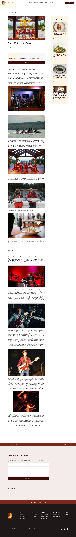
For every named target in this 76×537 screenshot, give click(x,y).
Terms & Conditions (33, 528)
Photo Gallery (44, 518)
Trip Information (57, 516)
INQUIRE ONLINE (26, 62)
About (21, 512)
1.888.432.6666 (69, 2)
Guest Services (56, 512)
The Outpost (33, 516)
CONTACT (51, 2)
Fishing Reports (44, 514)
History (21, 514)
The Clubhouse (34, 514)
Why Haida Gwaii (23, 516)
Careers (66, 514)
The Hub (43, 512)
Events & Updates (45, 516)
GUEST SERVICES (43, 2)
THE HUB (36, 2)
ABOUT (25, 2)
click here (22, 249)
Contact (66, 512)
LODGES (30, 2)
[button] (25, 3)
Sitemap (51, 528)
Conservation (23, 518)
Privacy (46, 528)
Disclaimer (41, 528)
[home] (8, 3)
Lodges (32, 512)
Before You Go (56, 514)
